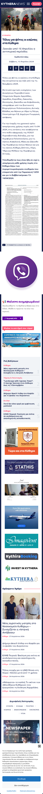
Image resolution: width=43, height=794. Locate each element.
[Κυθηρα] (13, 3)
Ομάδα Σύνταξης (21, 57)
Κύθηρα (7, 365)
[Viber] (32, 68)
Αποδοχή (21, 779)
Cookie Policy (11, 791)
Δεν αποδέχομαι (21, 785)
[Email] (27, 68)
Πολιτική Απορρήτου (27, 791)
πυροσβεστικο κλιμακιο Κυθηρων (19, 245)
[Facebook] (10, 68)
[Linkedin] (21, 68)
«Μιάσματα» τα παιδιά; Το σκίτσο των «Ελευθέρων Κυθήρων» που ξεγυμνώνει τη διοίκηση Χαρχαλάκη (21, 685)
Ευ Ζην (7, 401)
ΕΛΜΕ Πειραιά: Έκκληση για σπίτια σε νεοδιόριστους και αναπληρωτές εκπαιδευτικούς (19, 416)
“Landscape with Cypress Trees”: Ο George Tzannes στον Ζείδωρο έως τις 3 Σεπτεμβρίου (18, 383)
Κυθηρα (6, 35)
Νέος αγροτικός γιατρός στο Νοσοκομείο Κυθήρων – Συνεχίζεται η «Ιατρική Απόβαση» (18, 370)
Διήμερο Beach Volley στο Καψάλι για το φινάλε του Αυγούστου (19, 394)
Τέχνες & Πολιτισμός (13, 378)
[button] (39, 746)
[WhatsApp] (16, 68)
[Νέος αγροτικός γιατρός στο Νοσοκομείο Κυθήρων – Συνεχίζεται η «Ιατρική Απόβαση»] (21, 606)
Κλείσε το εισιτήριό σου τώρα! (18, 328)
